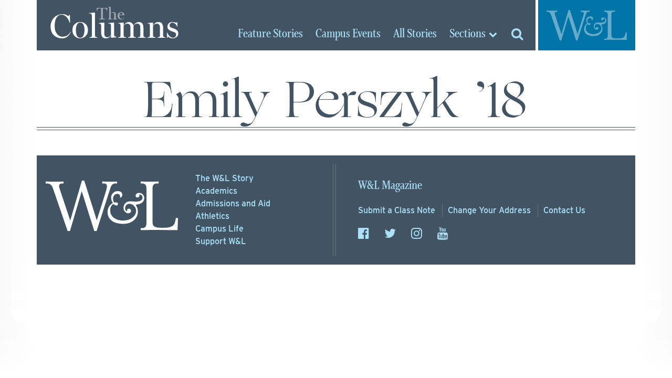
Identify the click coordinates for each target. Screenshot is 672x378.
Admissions (232, 203)
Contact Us (564, 210)
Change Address (489, 210)
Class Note (396, 210)
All (415, 34)
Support (220, 241)
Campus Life (219, 229)
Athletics (212, 216)
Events (348, 34)
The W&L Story (224, 178)
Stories (270, 34)
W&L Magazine (390, 185)
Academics (216, 191)
